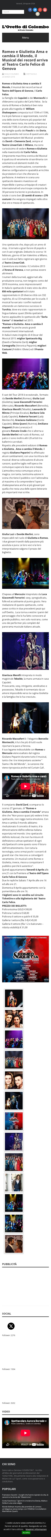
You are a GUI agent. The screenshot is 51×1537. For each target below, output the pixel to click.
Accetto (26, 1532)
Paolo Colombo (11, 74)
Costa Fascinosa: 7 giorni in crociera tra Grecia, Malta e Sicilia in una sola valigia (24, 1501)
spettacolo (31, 74)
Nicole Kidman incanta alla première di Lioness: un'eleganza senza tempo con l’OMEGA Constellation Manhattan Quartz (24, 1508)
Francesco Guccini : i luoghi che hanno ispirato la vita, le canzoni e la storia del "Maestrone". (25, 1496)
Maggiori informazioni (36, 1529)
